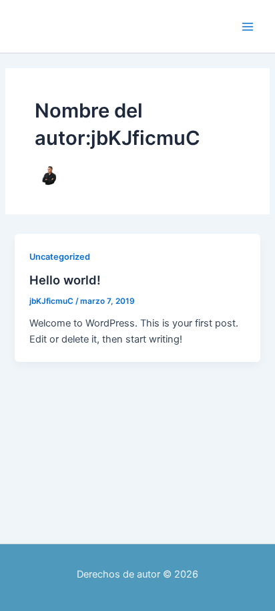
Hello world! (65, 279)
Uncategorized (59, 257)
